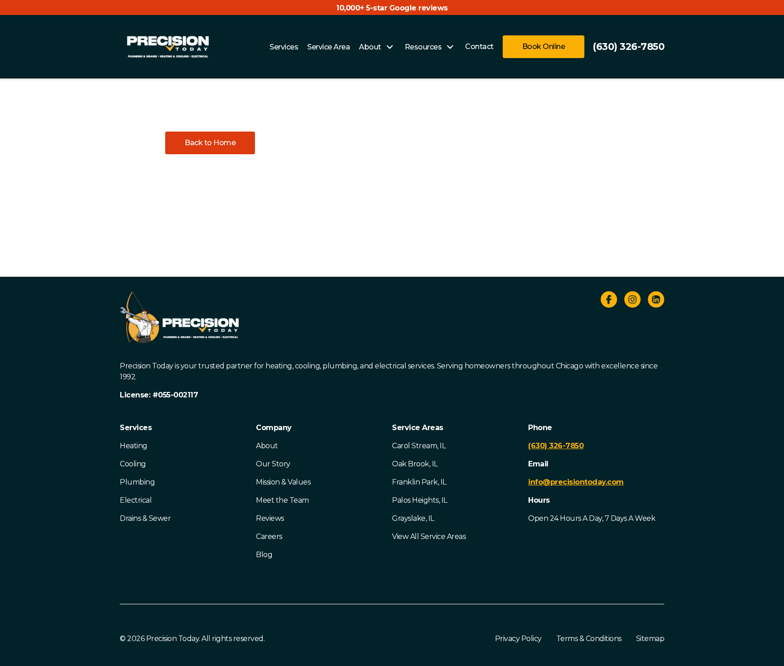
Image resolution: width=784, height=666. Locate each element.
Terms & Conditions (589, 638)
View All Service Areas (429, 536)
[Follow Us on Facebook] (609, 301)
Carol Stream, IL (419, 445)
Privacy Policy (518, 638)
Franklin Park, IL (419, 482)
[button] (210, 143)
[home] (168, 46)
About (267, 445)
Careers (269, 536)
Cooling (133, 464)
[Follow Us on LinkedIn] (656, 301)
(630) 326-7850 (628, 46)
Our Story (273, 464)
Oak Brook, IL (415, 464)
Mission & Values (283, 482)
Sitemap (650, 638)
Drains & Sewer (145, 518)
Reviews (270, 518)
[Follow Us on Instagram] (632, 301)
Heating (133, 445)
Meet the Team (282, 500)
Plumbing (137, 482)
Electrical (136, 500)
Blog (264, 554)
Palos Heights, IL (419, 500)
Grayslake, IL (413, 518)
